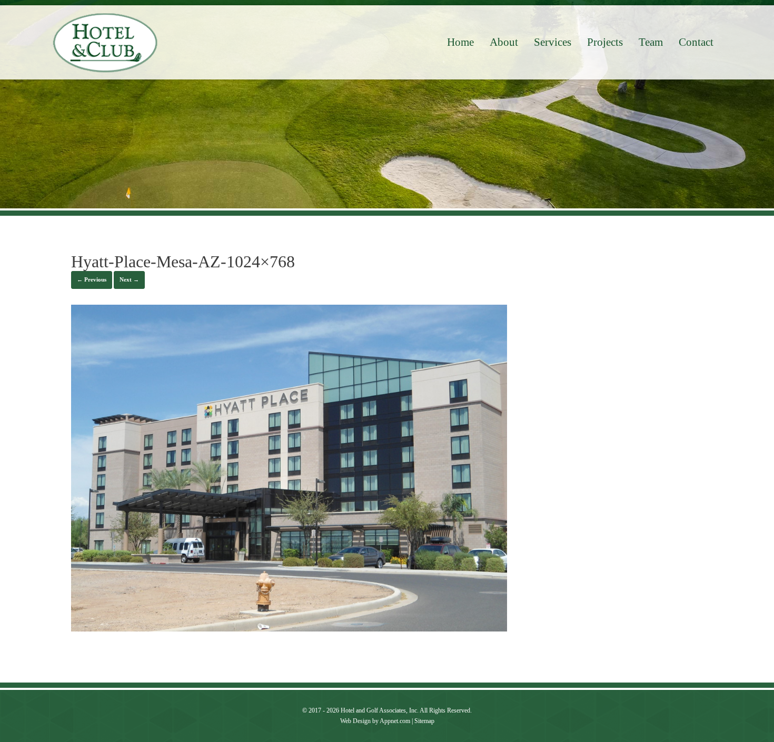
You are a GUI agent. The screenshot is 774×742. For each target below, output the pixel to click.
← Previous (91, 279)
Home (460, 42)
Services (552, 42)
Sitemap (424, 721)
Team (651, 42)
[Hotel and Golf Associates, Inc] (105, 42)
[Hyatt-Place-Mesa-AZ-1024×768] (289, 628)
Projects (605, 42)
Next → (129, 279)
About (504, 42)
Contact (696, 42)
